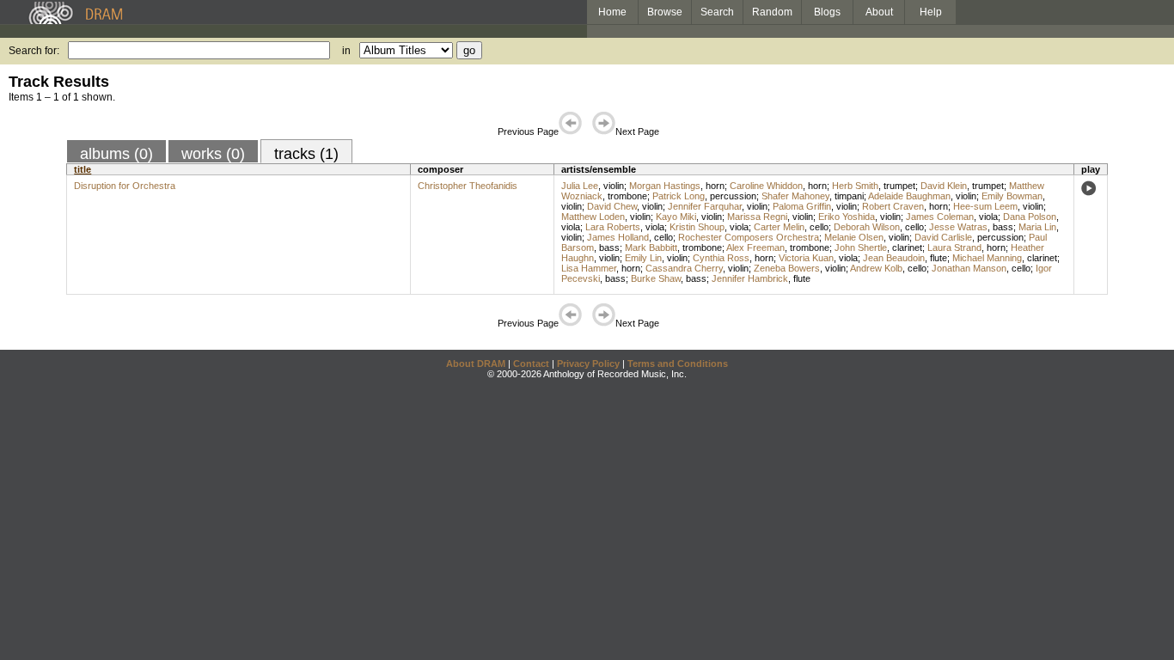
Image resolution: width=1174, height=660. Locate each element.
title (82, 169)
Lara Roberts (612, 227)
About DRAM (475, 363)
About (879, 12)
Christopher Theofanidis (467, 185)
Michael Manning (987, 258)
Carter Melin (779, 227)
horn (715, 185)
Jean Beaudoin (894, 258)
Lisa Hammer (588, 268)
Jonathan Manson (969, 268)
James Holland (618, 237)
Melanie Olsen (854, 237)
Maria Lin (1037, 227)
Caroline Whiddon (766, 185)
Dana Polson (1029, 216)
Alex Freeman (755, 247)
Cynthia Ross (721, 258)
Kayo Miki (676, 216)
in (346, 51)
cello (819, 227)
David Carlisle (943, 237)
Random (772, 12)
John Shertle (861, 247)
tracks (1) (306, 153)
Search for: (34, 51)
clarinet (907, 247)
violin (613, 185)
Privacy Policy (588, 363)
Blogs (827, 12)
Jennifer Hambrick (750, 278)
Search (717, 12)
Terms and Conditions (677, 363)
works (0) (213, 153)
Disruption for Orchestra (124, 185)
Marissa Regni (757, 216)
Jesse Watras (958, 227)
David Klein (943, 185)
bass (1003, 227)
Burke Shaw (656, 278)
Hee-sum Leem (985, 206)
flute (938, 258)
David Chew (612, 206)
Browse (664, 12)
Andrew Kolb (876, 268)
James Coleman (940, 216)
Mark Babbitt (651, 247)
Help (931, 12)
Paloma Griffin (802, 206)
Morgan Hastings (664, 185)
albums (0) (116, 153)
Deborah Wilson (867, 227)
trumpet (899, 185)
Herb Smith (855, 185)
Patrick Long (678, 196)
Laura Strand (954, 247)
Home (612, 12)
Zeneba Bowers (787, 268)
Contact (531, 363)
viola (988, 216)
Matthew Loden (593, 216)
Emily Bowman (1012, 196)
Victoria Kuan (806, 258)
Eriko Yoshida (846, 216)
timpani (849, 196)
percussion (733, 196)
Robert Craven (893, 206)
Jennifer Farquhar (705, 206)
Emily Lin (643, 258)
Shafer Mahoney (795, 196)
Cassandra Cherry (684, 268)
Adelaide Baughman (909, 196)
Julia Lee (579, 185)
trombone (627, 196)
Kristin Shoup (697, 227)
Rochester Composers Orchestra (748, 237)
